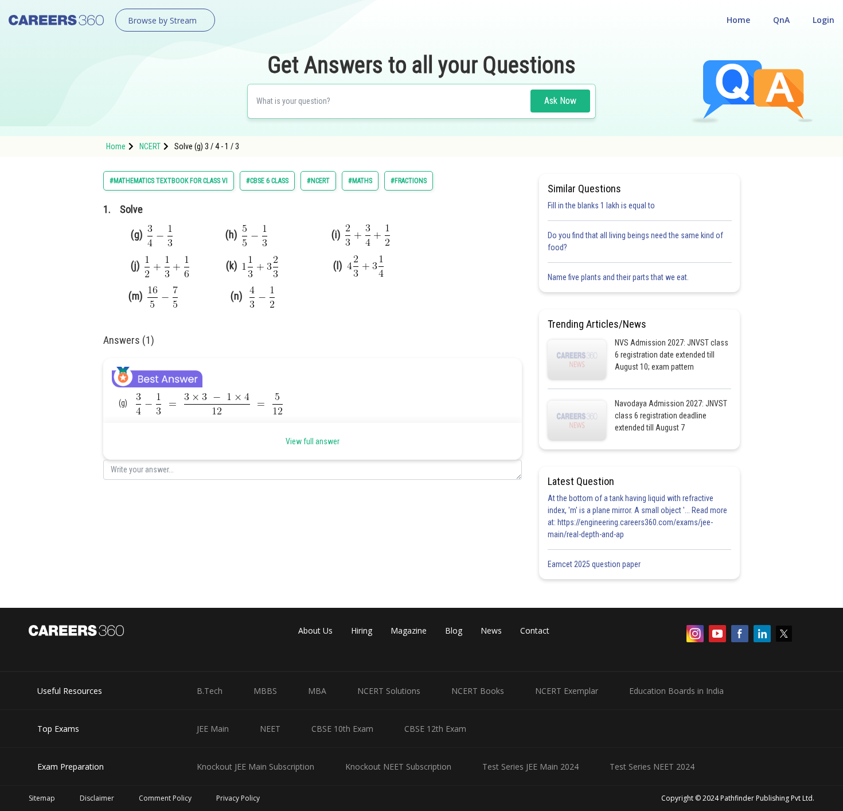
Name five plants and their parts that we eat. (618, 277)
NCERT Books (477, 690)
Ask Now (560, 100)
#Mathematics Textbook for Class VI (169, 181)
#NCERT (318, 181)
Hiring (361, 630)
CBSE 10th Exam (342, 728)
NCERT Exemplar (566, 690)
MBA (317, 690)
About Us (315, 630)
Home (738, 19)
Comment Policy (165, 798)
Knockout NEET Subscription (398, 766)
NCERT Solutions (388, 690)
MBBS (265, 690)
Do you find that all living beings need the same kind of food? (635, 241)
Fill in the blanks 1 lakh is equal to (601, 205)
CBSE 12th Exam (435, 728)
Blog (453, 630)
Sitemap (42, 798)
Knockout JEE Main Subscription (255, 766)
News (491, 630)
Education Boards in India (676, 690)
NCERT (150, 146)
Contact (534, 630)
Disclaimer (97, 798)
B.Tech (210, 690)
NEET (270, 728)
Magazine (409, 630)
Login (823, 19)
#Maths (360, 181)
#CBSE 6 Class (267, 181)
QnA (781, 19)
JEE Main (213, 728)
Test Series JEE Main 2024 (530, 766)
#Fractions (409, 181)
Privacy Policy (238, 798)
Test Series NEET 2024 (652, 766)
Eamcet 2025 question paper (595, 564)
